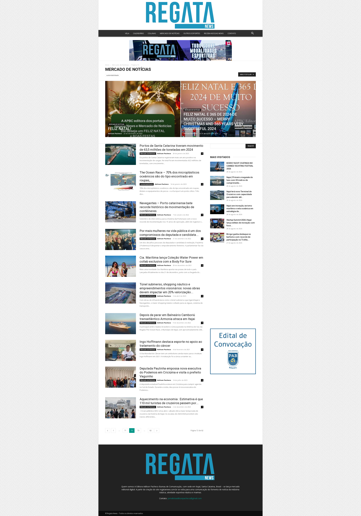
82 (151, 430)
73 (138, 430)
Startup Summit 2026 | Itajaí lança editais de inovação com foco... (240, 223)
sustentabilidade (112, 75)
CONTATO (232, 33)
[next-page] (156, 430)
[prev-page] (107, 430)
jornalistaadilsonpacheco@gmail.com (185, 498)
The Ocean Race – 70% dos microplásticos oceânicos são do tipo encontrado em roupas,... (169, 176)
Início (107, 65)
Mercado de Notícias (120, 65)
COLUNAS (152, 33)
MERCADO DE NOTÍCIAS (170, 33)
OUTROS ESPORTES (191, 33)
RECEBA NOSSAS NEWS (214, 33)
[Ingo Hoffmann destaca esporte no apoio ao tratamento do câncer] (120, 350)
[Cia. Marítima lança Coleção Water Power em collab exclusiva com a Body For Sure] (120, 266)
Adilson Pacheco (115, 133)
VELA (127, 33)
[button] (252, 33)
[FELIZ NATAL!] (142, 113)
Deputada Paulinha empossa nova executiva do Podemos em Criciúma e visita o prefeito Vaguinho (170, 372)
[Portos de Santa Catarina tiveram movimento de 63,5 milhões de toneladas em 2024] (120, 154)
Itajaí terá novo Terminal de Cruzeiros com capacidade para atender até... (239, 194)
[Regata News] (180, 15)
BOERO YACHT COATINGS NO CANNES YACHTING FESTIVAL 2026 (239, 166)
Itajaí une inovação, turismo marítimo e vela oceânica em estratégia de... (239, 208)
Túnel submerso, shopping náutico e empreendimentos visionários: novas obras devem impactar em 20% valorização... (170, 288)
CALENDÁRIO (138, 33)
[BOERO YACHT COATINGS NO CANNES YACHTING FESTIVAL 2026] (217, 167)
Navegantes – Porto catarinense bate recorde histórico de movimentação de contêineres (167, 207)
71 (125, 430)
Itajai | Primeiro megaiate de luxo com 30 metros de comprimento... (239, 180)
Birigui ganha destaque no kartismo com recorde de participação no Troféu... (238, 237)
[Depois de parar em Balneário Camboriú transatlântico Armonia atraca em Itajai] (120, 323)
